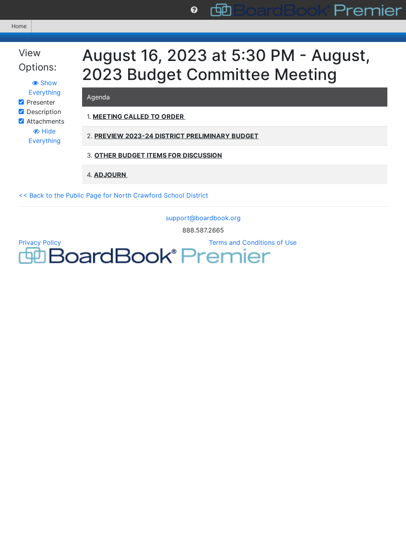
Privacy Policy (40, 242)
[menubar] (203, 10)
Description (44, 112)
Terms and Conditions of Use (253, 242)
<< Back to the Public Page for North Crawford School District (113, 195)
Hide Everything (45, 136)
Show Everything (45, 87)
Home (19, 26)
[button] (194, 10)
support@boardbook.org (203, 218)
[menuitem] (194, 10)
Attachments (45, 121)
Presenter (41, 102)
